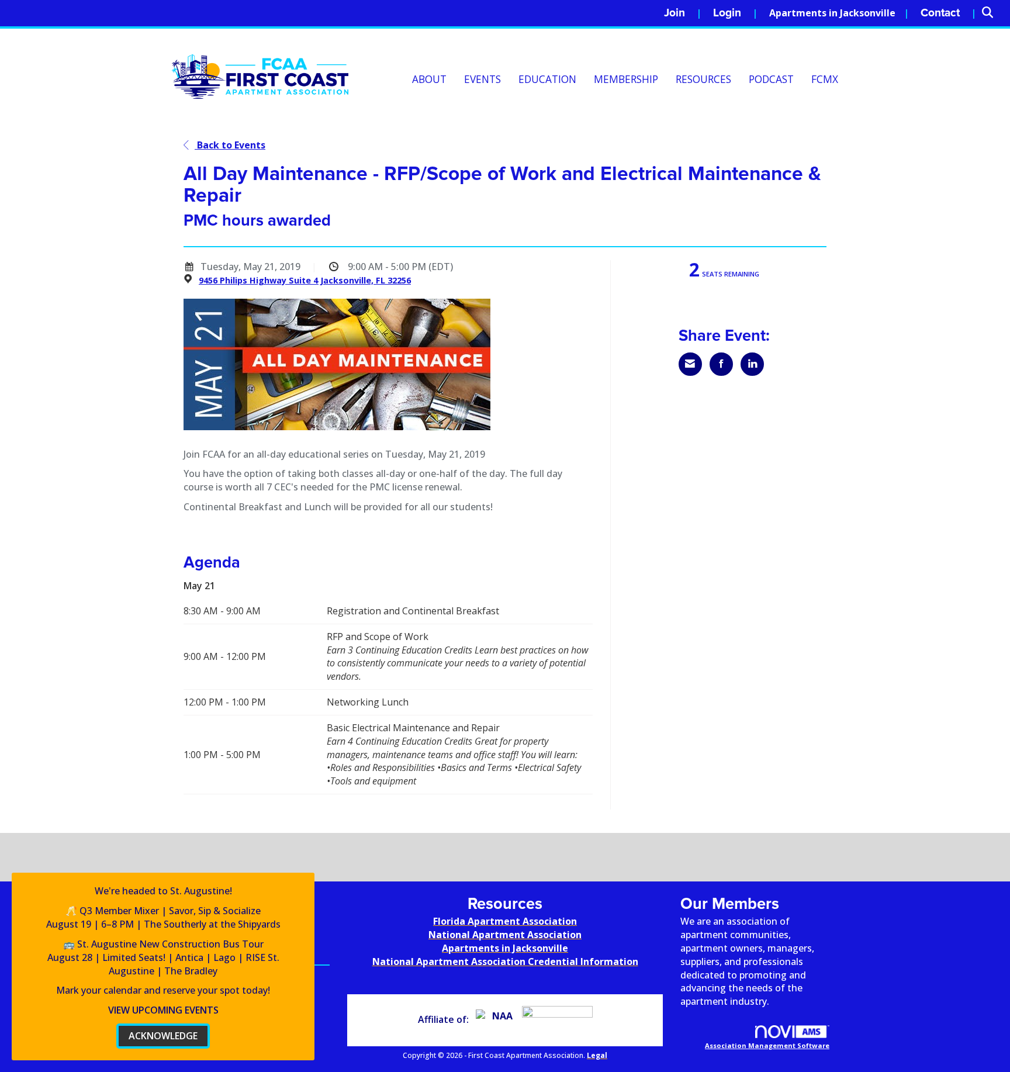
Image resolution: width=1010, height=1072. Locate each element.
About (429, 79)
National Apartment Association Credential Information (505, 961)
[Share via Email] (690, 364)
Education (547, 79)
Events (482, 79)
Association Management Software (767, 1045)
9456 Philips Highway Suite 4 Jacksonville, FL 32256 (305, 280)
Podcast (771, 79)
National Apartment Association (505, 934)
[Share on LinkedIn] (752, 364)
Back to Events (230, 145)
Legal (597, 1055)
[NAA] (498, 1019)
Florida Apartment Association (505, 921)
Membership (626, 79)
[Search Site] (991, 13)
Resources (703, 79)
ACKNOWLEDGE (163, 1035)
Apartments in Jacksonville (832, 12)
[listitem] (682, 13)
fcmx (824, 79)
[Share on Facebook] (721, 364)
